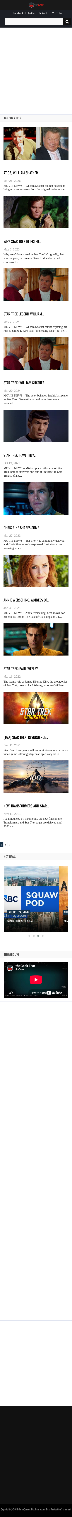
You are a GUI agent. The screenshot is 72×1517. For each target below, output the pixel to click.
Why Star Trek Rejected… (22, 241)
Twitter (31, 13)
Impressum (40, 1509)
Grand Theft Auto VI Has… (21, 921)
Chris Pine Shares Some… (22, 527)
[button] (29, 936)
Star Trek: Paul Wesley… (22, 668)
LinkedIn (43, 13)
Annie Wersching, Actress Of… (26, 600)
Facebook (18, 13)
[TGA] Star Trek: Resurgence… (26, 737)
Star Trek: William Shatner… (25, 382)
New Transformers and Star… (26, 806)
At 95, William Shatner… (22, 172)
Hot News (10, 856)
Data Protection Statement (58, 1509)
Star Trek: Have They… (20, 455)
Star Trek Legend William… (24, 314)
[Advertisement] (36, 66)
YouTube (57, 13)
